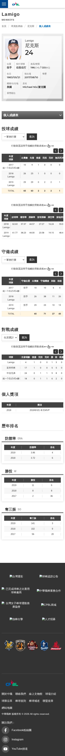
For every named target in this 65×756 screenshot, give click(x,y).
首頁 (4, 26)
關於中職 (7, 693)
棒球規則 (20, 700)
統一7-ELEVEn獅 (20, 645)
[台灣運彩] (16, 576)
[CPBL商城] (48, 605)
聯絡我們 (20, 693)
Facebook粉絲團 (22, 730)
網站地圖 (7, 707)
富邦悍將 (44, 645)
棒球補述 (34, 700)
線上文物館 (35, 693)
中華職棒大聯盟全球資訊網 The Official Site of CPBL (15, 4)
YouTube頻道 (20, 748)
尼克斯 (30, 26)
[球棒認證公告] (48, 576)
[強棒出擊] (16, 619)
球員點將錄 (17, 26)
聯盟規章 (48, 700)
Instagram (17, 739)
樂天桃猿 (32, 645)
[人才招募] (48, 619)
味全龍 (56, 645)
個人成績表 (45, 26)
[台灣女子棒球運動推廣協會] (16, 605)
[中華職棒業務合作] (48, 590)
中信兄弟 (9, 645)
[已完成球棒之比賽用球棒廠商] (16, 590)
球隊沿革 (7, 700)
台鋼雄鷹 (32, 661)
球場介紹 (50, 693)
